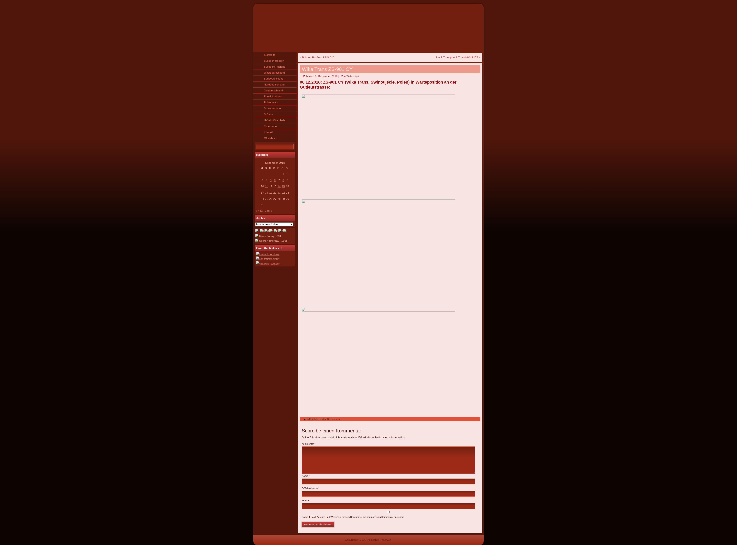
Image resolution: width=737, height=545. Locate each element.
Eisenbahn (270, 126)
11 (266, 186)
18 (266, 192)
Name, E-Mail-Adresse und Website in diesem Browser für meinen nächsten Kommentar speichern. (353, 517)
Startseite (269, 54)
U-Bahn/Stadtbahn (275, 120)
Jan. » (269, 210)
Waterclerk (352, 76)
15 (283, 186)
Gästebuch (270, 138)
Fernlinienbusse (273, 96)
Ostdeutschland (273, 90)
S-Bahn (268, 114)
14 (279, 186)
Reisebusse (271, 102)
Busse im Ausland (274, 66)
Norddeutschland (274, 84)
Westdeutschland (274, 72)
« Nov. (259, 210)
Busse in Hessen (274, 60)
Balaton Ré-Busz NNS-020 (318, 57)
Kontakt (268, 132)
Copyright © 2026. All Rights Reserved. (368, 539)
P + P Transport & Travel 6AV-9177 (457, 57)
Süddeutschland (273, 78)
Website (306, 500)
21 (279, 192)
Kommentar (308, 444)
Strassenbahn (272, 108)
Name (306, 476)
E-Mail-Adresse (310, 488)
